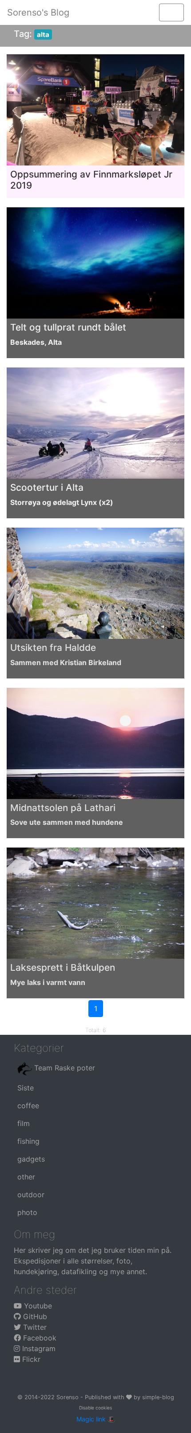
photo (27, 1212)
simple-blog (158, 1397)
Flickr (30, 1359)
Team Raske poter (63, 1067)
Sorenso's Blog (38, 12)
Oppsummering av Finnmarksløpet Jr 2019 (91, 180)
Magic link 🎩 (95, 1419)
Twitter (34, 1327)
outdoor (30, 1194)
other (26, 1176)
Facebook (38, 1337)
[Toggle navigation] (171, 12)
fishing (28, 1141)
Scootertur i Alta (47, 487)
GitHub (34, 1316)
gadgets (31, 1158)
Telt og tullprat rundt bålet (68, 327)
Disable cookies (95, 1407)
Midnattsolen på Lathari (62, 807)
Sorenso (68, 1397)
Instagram (38, 1348)
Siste (25, 1087)
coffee (28, 1105)
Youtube (37, 1305)
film (23, 1123)
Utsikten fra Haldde (53, 647)
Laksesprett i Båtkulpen (62, 967)
